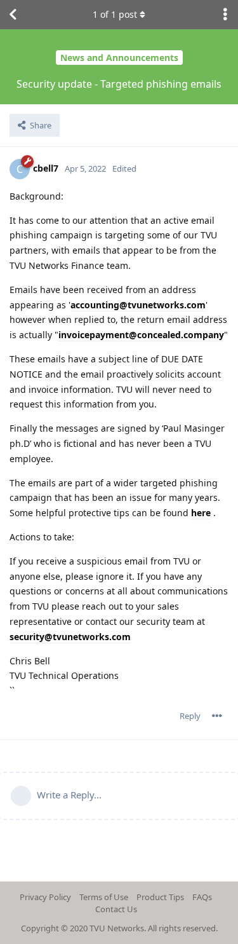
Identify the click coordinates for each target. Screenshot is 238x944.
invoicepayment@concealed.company (141, 335)
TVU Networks (116, 928)
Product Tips (160, 897)
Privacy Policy (45, 897)
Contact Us (116, 909)
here (201, 513)
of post (115, 14)
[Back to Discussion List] (12, 14)
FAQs (202, 897)
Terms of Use (103, 897)
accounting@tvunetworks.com (138, 305)
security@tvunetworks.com (70, 637)
